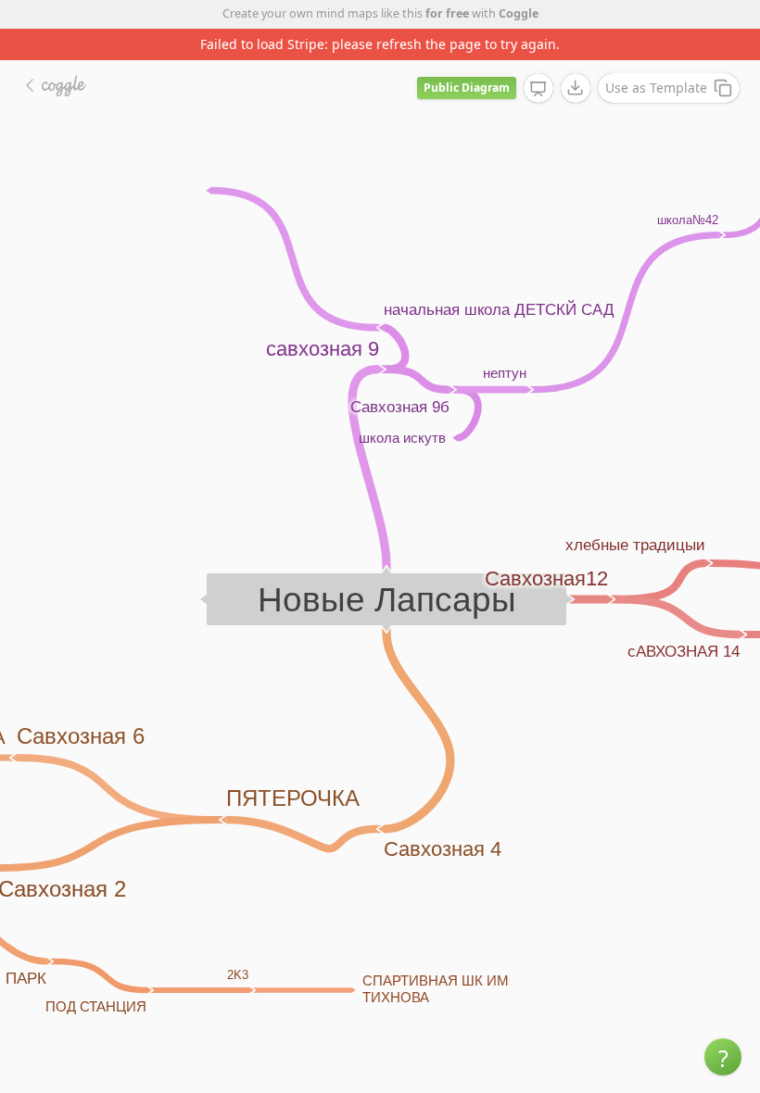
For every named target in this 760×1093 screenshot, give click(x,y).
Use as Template (656, 87)
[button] (722, 1056)
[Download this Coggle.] (575, 88)
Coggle (518, 13)
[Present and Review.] (538, 89)
